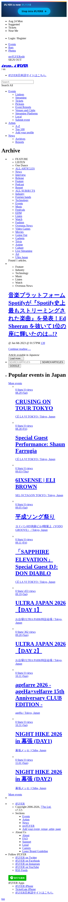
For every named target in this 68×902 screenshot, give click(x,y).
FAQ (25, 838)
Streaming (21, 97)
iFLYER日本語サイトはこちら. (27, 75)
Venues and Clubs (25, 110)
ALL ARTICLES (25, 168)
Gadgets (19, 238)
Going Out (21, 235)
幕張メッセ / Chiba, (30, 750)
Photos (12, 50)
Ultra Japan (21, 257)
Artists (12, 122)
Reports (19, 141)
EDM (18, 212)
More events (15, 383)
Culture (19, 247)
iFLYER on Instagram (27, 863)
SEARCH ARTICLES (52, 362)
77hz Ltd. (46, 806)
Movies (19, 231)
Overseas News (24, 225)
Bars (10, 47)
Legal (25, 844)
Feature (19, 181)
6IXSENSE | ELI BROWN (35, 483)
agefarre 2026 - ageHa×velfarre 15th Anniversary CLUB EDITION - (39, 694)
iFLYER (20, 803)
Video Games (22, 228)
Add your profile (24, 132)
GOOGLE (15, 366)
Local (18, 116)
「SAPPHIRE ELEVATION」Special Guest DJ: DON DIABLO (36, 562)
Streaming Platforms (26, 113)
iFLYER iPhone (24, 886)
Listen (18, 216)
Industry (19, 193)
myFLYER (14, 56)
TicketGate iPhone (25, 889)
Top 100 (20, 129)
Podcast (19, 184)
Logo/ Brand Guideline (35, 851)
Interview (20, 174)
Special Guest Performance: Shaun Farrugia (40, 444)
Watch (18, 219)
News (11, 135)
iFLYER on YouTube (27, 867)
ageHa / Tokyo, (27, 712)
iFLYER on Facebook (27, 860)
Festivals (20, 209)
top (3, 898)
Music (18, 206)
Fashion (19, 222)
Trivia (18, 241)
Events (12, 44)
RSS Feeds (21, 870)
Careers (26, 848)
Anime (19, 244)
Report (19, 187)
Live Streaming (23, 250)
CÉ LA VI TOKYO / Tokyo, (35, 416)
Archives (20, 138)
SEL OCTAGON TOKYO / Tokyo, (39, 495)
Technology (21, 200)
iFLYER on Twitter (26, 857)
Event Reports (23, 107)
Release (19, 178)
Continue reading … (19, 348)
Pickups (19, 103)
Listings (19, 94)
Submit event (22, 119)
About (25, 835)
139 (43, 343)
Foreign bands (23, 197)
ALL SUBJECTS (25, 190)
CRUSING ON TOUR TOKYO (34, 404)
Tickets (19, 100)
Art (17, 254)
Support (26, 841)
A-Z (17, 126)
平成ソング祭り (35, 516)
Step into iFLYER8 (34, 11)
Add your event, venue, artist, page (41, 829)
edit (23, 56)
